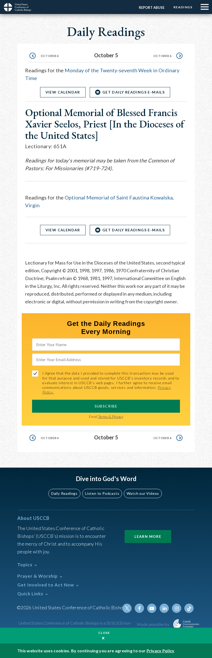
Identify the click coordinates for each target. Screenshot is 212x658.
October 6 (162, 56)
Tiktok (189, 608)
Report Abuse (151, 7)
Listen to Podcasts (102, 493)
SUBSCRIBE (106, 406)
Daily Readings (64, 493)
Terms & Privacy (110, 416)
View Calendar (63, 92)
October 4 (50, 56)
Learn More (147, 536)
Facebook (139, 608)
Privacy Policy (161, 650)
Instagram (176, 608)
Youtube (151, 608)
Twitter (127, 608)
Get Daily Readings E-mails (133, 92)
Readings (182, 7)
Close (104, 633)
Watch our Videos (143, 493)
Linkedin (164, 608)
